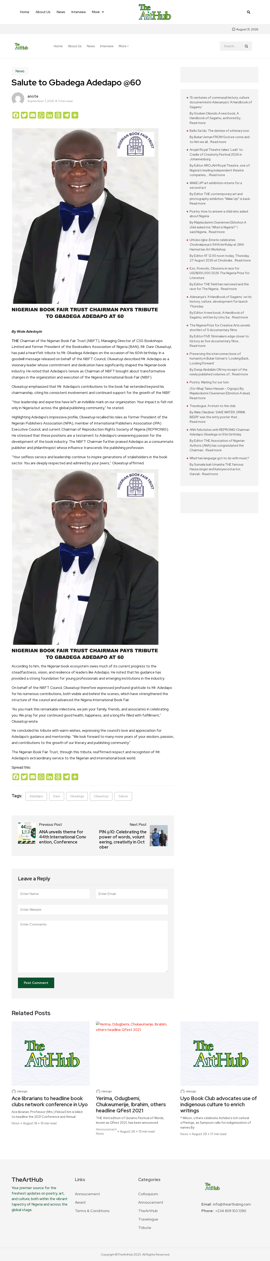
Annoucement (106, 1129)
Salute (123, 796)
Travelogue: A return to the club (213, 406)
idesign (22, 1091)
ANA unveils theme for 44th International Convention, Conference (62, 837)
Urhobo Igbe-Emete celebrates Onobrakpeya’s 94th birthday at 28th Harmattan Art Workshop (217, 245)
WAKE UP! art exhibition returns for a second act (216, 185)
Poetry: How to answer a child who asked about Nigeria (219, 213)
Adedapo (36, 796)
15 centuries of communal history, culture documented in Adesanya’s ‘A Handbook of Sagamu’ (221, 102)
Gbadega (77, 796)
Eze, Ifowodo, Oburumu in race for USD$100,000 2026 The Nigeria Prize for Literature (220, 273)
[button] (98, 12)
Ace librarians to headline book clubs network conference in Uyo (50, 1101)
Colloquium (148, 1193)
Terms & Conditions (92, 1210)
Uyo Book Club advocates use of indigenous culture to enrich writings (218, 1104)
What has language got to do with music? (219, 458)
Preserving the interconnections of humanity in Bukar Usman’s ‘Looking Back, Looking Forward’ (219, 358)
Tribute (144, 1227)
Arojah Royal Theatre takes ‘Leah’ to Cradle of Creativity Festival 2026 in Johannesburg (216, 154)
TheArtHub (148, 1210)
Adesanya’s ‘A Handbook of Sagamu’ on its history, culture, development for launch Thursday (221, 302)
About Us (43, 12)
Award (80, 1202)
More (96, 12)
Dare (56, 796)
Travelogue (148, 1219)
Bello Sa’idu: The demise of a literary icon (219, 131)
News (61, 12)
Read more (198, 123)
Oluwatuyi (101, 796)
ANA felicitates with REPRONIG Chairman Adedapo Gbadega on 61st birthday (220, 432)
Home (24, 12)
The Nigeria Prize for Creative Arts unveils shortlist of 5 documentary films (220, 327)
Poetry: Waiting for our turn (209, 382)
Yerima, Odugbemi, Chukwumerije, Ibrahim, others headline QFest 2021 (131, 1104)
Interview (79, 12)
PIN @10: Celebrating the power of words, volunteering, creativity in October (123, 839)
